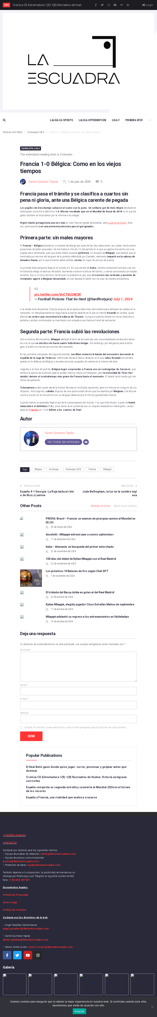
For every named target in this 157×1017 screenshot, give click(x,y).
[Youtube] (115, 5)
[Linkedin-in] (128, 5)
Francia (92, 469)
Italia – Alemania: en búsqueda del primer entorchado (80, 546)
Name (24, 685)
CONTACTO (10, 842)
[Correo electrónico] (86, 442)
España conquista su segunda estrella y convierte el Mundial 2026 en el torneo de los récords (78, 789)
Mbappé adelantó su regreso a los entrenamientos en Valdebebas (87, 616)
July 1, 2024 (122, 299)
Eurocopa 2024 (36, 132)
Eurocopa (54, 469)
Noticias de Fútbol (12, 132)
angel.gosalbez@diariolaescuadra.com (26, 928)
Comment (25, 649)
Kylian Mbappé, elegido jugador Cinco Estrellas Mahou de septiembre (90, 604)
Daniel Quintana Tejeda (43, 181)
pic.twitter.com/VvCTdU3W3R (57, 294)
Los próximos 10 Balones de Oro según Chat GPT (77, 571)
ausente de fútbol (117, 223)
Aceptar (79, 1011)
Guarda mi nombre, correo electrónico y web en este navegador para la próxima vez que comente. (75, 727)
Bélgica (38, 469)
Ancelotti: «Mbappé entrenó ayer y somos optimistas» (80, 534)
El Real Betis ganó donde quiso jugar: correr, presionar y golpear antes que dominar (76, 768)
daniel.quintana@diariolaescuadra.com (25, 939)
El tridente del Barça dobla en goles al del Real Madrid (80, 592)
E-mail (24, 699)
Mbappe (107, 469)
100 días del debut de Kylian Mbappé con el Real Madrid (81, 558)
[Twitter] (102, 5)
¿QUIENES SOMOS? (14, 835)
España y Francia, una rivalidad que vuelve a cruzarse (61, 797)
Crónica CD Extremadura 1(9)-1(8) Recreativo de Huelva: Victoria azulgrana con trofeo (76, 779)
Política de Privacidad (15, 895)
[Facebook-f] (96, 5)
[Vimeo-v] (121, 5)
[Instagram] (108, 5)
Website (24, 713)
